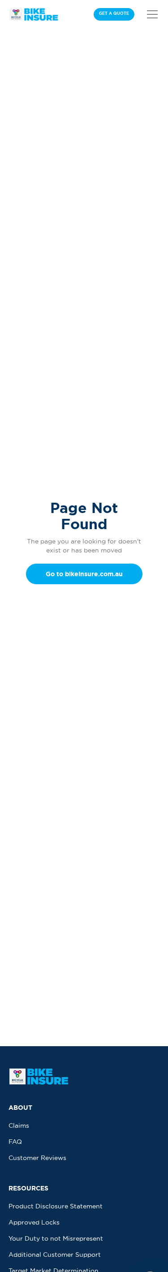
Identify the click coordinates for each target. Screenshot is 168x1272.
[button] (150, 14)
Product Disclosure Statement (56, 1206)
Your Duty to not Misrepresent (56, 1238)
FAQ (15, 1142)
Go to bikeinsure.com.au (84, 574)
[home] (35, 14)
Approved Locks (34, 1222)
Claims (19, 1125)
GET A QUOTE (114, 13)
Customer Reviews (37, 1158)
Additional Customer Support (55, 1254)
